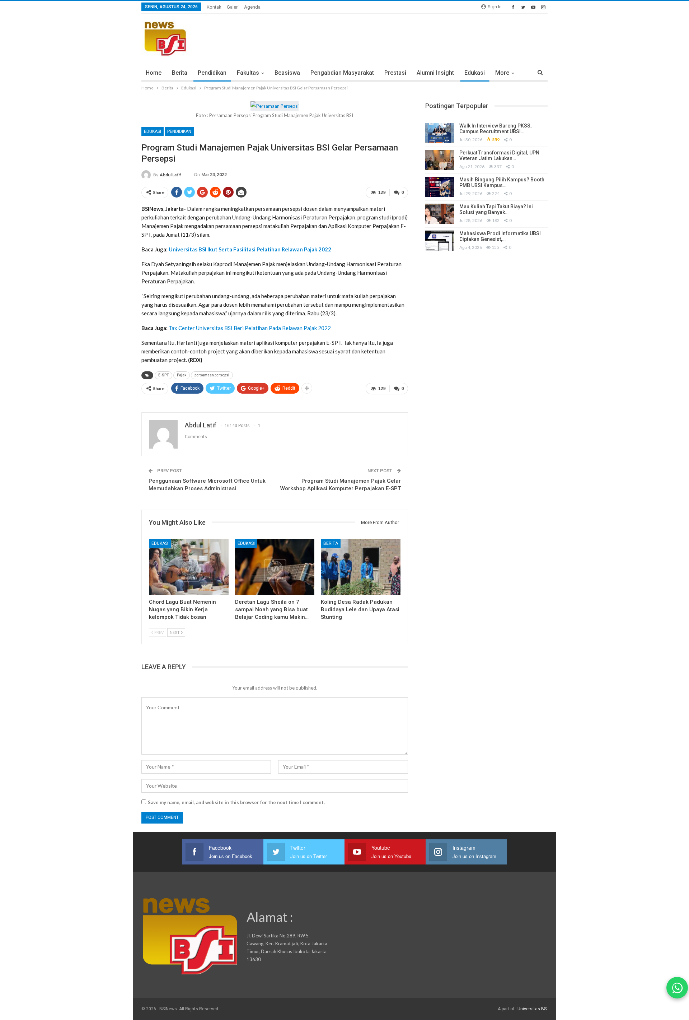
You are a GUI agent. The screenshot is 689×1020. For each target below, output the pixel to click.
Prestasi (395, 72)
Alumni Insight (435, 72)
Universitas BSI (532, 1008)
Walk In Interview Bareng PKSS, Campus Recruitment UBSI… (495, 129)
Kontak (214, 7)
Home (153, 72)
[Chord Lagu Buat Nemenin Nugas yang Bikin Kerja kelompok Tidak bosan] (189, 567)
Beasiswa (287, 72)
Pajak (181, 375)
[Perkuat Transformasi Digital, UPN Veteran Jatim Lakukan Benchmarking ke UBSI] (439, 160)
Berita (179, 72)
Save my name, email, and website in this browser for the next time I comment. (236, 802)
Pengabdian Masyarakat (342, 72)
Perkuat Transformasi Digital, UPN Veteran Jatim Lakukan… (499, 156)
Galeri (233, 7)
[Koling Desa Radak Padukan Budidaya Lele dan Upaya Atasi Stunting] (360, 567)
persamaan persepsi (211, 375)
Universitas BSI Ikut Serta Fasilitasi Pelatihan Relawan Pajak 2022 (250, 249)
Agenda (252, 7)
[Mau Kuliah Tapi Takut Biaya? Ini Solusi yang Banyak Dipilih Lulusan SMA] (439, 214)
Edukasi (474, 72)
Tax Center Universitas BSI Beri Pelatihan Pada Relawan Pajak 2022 (250, 328)
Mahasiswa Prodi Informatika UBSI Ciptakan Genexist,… (500, 236)
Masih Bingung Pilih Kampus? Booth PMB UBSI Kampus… (501, 183)
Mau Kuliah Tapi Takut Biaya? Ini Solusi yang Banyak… (496, 209)
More (502, 72)
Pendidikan (212, 72)
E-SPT (163, 375)
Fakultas (248, 72)
